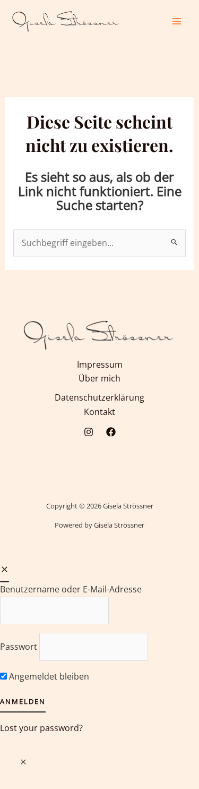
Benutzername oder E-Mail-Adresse (71, 589)
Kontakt (99, 412)
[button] (23, 762)
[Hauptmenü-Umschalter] (176, 21)
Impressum (100, 364)
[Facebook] (111, 432)
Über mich (99, 378)
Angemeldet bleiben (48, 676)
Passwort (18, 646)
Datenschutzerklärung (99, 397)
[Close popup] (4, 570)
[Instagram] (88, 432)
